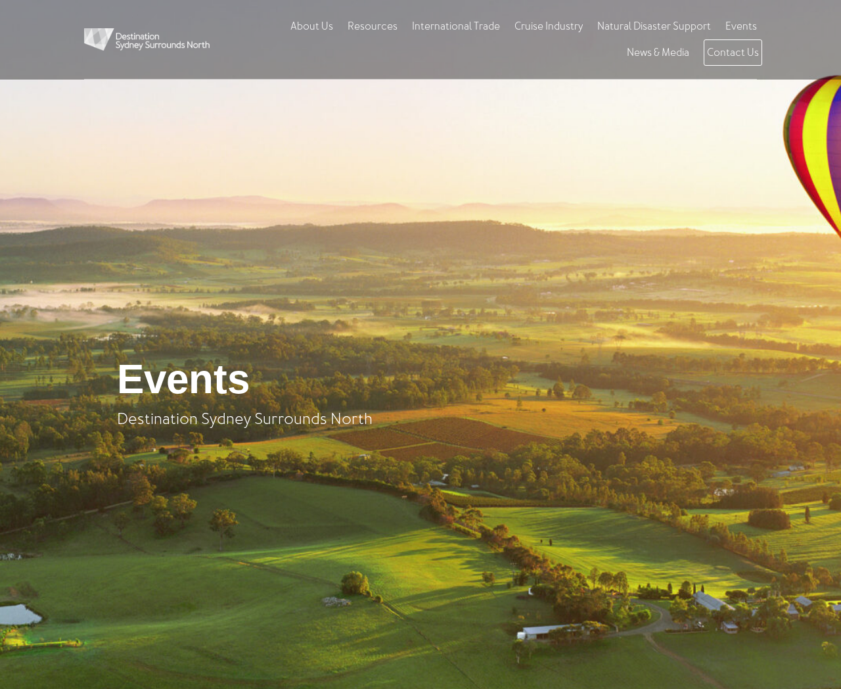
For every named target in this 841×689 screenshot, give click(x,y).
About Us (311, 26)
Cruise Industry (548, 26)
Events (741, 26)
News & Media (658, 52)
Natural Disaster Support (654, 26)
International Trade (456, 26)
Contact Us (733, 52)
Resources (373, 26)
